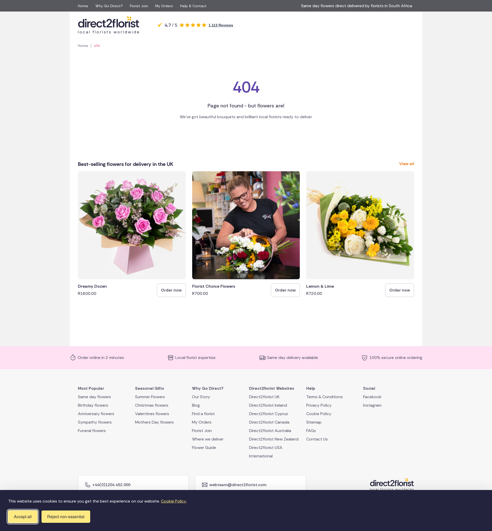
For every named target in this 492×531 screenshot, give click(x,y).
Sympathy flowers (95, 422)
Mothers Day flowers (154, 422)
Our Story (201, 396)
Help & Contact (193, 6)
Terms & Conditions (324, 396)
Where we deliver (207, 439)
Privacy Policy (319, 405)
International (261, 455)
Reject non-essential (66, 516)
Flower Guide (204, 447)
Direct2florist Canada (269, 422)
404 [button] (97, 45)
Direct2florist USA (265, 447)
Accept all (23, 516)
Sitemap (314, 422)
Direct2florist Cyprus (268, 413)
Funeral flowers (92, 430)
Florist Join (139, 6)
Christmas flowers (151, 405)
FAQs (311, 430)
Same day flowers (94, 396)
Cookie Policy (318, 413)
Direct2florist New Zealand (274, 439)
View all (406, 163)
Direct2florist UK (264, 396)
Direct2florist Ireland (268, 405)
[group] (132, 234)
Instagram (372, 405)
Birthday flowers (93, 405)
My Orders (164, 6)
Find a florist (203, 413)
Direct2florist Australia (270, 430)
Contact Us (317, 439)
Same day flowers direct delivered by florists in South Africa (357, 5)
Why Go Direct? (109, 6)
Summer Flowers (150, 396)
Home (83, 6)
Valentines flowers (152, 413)
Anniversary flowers (96, 413)
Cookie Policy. (174, 501)
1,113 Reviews (221, 25)
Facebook (372, 396)
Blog (196, 405)
